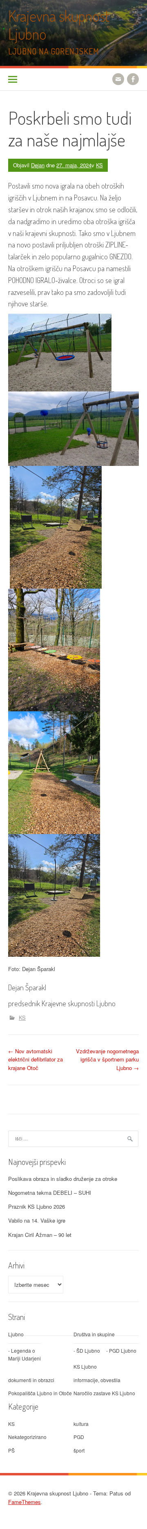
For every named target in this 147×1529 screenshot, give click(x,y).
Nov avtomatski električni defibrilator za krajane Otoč (35, 1059)
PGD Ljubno (122, 1350)
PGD (79, 1436)
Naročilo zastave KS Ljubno (104, 1393)
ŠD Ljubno (88, 1350)
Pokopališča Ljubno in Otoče (40, 1393)
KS (99, 165)
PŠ (11, 1450)
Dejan (38, 165)
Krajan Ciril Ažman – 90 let (39, 1235)
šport (79, 1450)
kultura (81, 1423)
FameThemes (24, 1502)
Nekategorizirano (27, 1436)
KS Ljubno (85, 1366)
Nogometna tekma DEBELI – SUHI (49, 1192)
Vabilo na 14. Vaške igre (36, 1220)
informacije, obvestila (97, 1379)
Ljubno (16, 1334)
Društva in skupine (94, 1334)
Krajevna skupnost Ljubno (58, 24)
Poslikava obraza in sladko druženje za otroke (62, 1179)
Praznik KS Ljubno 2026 (36, 1206)
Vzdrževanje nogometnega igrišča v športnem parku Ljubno (107, 1059)
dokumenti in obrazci (31, 1379)
